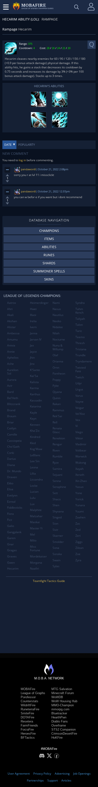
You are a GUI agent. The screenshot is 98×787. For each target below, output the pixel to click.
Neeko (57, 321)
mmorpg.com (60, 709)
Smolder (58, 542)
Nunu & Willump (58, 347)
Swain (56, 560)
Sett (55, 493)
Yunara (80, 505)
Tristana (80, 349)
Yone (78, 493)
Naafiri (34, 568)
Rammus (58, 410)
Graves (12, 556)
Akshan (12, 321)
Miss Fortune (35, 548)
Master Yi (36, 528)
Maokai (35, 522)
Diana (11, 465)
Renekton (59, 438)
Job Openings (82, 774)
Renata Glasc (57, 430)
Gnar (10, 544)
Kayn (33, 418)
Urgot (79, 389)
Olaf (55, 355)
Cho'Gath (13, 447)
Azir (9, 386)
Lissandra (36, 479)
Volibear (80, 450)
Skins (49, 279)
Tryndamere (83, 361)
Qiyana (57, 392)
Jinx (32, 364)
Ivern (33, 327)
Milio (33, 540)
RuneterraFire (30, 709)
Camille (12, 434)
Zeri (78, 536)
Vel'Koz (80, 414)
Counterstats (29, 701)
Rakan (57, 404)
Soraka (57, 554)
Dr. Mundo (14, 471)
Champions (49, 230)
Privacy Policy (42, 774)
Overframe (58, 725)
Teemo (80, 337)
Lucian (34, 492)
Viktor (79, 438)
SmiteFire (27, 713)
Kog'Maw (36, 449)
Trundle (80, 355)
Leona (34, 467)
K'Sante (35, 370)
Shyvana (58, 511)
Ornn (56, 368)
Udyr (78, 383)
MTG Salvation (61, 689)
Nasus (57, 309)
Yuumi (79, 511)
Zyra (78, 560)
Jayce (33, 352)
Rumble (58, 456)
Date (8, 145)
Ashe (10, 364)
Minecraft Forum (62, 693)
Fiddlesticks (14, 508)
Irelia (33, 321)
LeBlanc (35, 455)
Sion (55, 523)
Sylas (56, 566)
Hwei (33, 309)
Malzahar (36, 516)
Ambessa (13, 333)
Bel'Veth (12, 398)
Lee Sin (34, 461)
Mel (32, 534)
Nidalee (58, 327)
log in (22, 160)
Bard (10, 392)
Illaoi (33, 315)
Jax (32, 345)
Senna (57, 481)
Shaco (57, 499)
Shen (56, 505)
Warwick (81, 456)
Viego (79, 432)
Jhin (32, 358)
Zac (77, 523)
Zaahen (80, 517)
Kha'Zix (34, 431)
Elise (10, 489)
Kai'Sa (34, 376)
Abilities (49, 247)
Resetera (27, 721)
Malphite (36, 510)
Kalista (34, 382)
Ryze (56, 463)
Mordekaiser (38, 556)
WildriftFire (28, 705)
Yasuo (79, 487)
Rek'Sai (57, 416)
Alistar (11, 327)
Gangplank (14, 532)
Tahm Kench (79, 311)
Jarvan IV (35, 339)
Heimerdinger (39, 303)
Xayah (79, 469)
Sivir (55, 530)
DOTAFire (27, 717)
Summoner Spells (49, 271)
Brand (11, 410)
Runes (49, 255)
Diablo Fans (59, 721)
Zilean (79, 548)
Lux (32, 504)
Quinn (56, 398)
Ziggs (79, 542)
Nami (56, 303)
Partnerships (35, 780)
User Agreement (19, 774)
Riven (56, 450)
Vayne (79, 402)
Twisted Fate (80, 369)
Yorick (79, 499)
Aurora (11, 380)
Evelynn (12, 495)
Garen (11, 538)
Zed (77, 530)
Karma (34, 388)
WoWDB (57, 697)
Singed (57, 517)
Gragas (12, 550)
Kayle (33, 413)
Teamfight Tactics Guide (49, 581)
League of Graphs (33, 693)
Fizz (9, 520)
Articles (66, 780)
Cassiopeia (14, 441)
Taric (78, 331)
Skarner (58, 536)
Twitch (79, 377)
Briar (10, 422)
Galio (10, 526)
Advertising (62, 774)
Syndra (80, 303)
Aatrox (11, 303)
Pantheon (59, 373)
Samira (57, 469)
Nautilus (58, 315)
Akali (10, 315)
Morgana (36, 563)
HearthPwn (58, 717)
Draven (12, 477)
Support (52, 780)
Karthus (35, 394)
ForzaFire (27, 729)
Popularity (26, 145)
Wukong (80, 463)
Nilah (56, 333)
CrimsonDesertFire (64, 733)
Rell (55, 422)
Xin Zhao (81, 481)
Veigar (79, 408)
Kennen (35, 425)
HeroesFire (28, 733)
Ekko (10, 483)
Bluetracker (59, 713)
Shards (49, 263)
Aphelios (13, 358)
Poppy (57, 380)
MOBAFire (28, 689)
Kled (33, 443)
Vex (77, 420)
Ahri (10, 309)
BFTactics (28, 737)
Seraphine (59, 487)
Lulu (32, 498)
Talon (79, 325)
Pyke (56, 386)
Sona (56, 548)
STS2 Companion (63, 729)
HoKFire (57, 737)
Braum (11, 416)
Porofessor (28, 697)
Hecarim (13, 568)
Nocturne (59, 339)
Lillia (33, 473)
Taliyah (80, 319)
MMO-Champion (62, 705)
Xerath (79, 475)
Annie (11, 352)
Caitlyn (11, 428)
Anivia (11, 345)
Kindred (35, 437)
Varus (79, 396)
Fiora (10, 514)
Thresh (80, 343)
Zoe (77, 554)
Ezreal (11, 502)
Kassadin (36, 400)
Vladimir (80, 444)
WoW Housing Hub (64, 701)
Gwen (11, 563)
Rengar (57, 444)
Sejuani (57, 475)
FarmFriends (29, 725)
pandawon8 (28, 169)
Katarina (35, 406)
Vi (76, 426)
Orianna (58, 361)
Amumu (12, 339)
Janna (33, 333)
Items (49, 238)
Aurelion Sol (12, 372)
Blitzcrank (13, 404)
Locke (34, 486)
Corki (10, 453)
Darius (11, 459)
